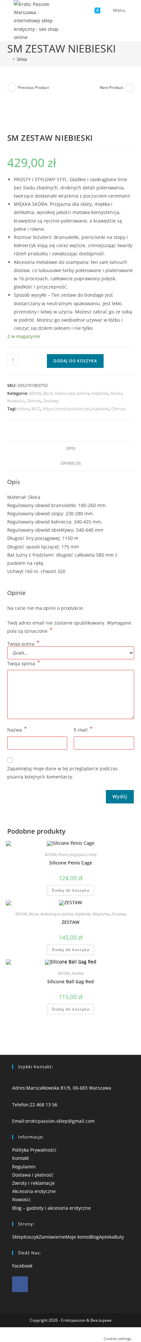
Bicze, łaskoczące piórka (66, 393)
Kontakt (20, 1158)
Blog (94, 1237)
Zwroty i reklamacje (33, 1183)
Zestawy (51, 401)
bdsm (23, 409)
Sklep (22, 59)
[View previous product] (11, 87)
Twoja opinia (23, 663)
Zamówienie (52, 1237)
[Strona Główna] (8, 59)
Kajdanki (99, 393)
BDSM (35, 393)
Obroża (118, 409)
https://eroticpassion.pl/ (66, 409)
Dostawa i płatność (32, 1175)
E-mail (83, 729)
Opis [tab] (70, 448)
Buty (119, 1237)
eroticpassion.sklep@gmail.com (60, 1121)
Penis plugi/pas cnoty (77, 854)
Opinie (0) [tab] (71, 463)
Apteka (106, 1237)
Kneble (77, 973)
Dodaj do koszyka (75, 361)
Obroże (33, 401)
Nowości (15, 401)
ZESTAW (70, 922)
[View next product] (129, 87)
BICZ (35, 409)
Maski (116, 393)
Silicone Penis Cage (70, 863)
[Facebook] (20, 1284)
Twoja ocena (23, 644)
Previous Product (33, 87)
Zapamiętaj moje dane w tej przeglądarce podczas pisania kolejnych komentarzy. (62, 772)
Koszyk (31, 1237)
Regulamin (24, 1166)
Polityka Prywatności (34, 1150)
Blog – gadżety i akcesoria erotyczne (51, 1208)
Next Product (111, 87)
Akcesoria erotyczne (34, 1191)
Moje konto (77, 1237)
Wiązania (100, 914)
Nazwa (17, 729)
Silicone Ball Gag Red (70, 981)
